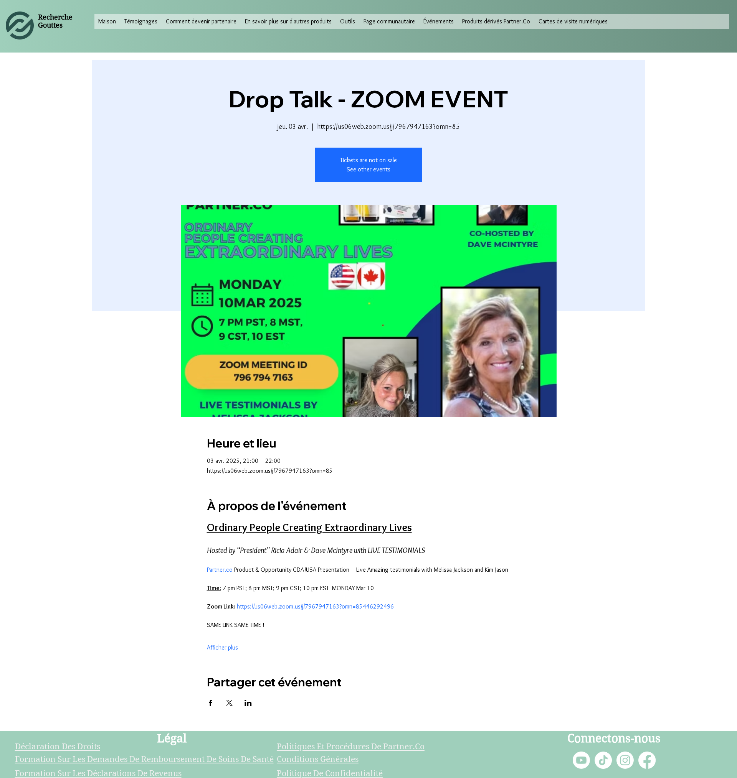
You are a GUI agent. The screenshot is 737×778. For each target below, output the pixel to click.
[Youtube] (581, 760)
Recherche (55, 17)
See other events (368, 169)
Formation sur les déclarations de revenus (98, 773)
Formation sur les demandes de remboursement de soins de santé (144, 759)
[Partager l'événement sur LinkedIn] (248, 703)
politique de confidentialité (330, 773)
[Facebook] (647, 760)
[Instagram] (625, 760)
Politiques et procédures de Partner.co (351, 746)
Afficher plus (222, 647)
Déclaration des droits (57, 746)
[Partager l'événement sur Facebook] (210, 703)
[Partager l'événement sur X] (229, 703)
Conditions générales (318, 759)
